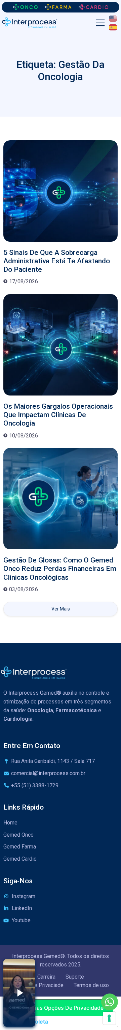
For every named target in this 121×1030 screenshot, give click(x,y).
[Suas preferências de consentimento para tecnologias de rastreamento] (109, 1018)
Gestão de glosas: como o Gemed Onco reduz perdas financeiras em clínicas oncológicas (59, 568)
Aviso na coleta (28, 1021)
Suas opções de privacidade (67, 1007)
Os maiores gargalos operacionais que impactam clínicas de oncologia (58, 414)
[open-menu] (100, 23)
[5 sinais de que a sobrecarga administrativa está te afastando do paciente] (60, 191)
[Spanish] (113, 27)
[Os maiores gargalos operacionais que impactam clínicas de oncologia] (60, 345)
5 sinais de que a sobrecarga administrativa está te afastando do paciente (56, 260)
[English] (113, 18)
